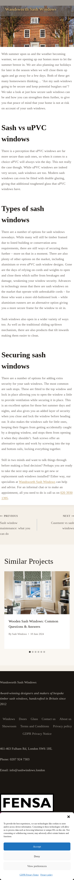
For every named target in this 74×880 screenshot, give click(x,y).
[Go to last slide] (10, 610)
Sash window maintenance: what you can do (15, 524)
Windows (9, 719)
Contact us (49, 719)
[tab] (30, 652)
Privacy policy (46, 875)
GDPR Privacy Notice (29, 875)
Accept (37, 846)
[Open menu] (69, 9)
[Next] (64, 610)
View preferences (37, 866)
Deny (37, 856)
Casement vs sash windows (62, 522)
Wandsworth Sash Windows (37, 482)
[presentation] (37, 592)
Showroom (9, 726)
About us (65, 719)
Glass (34, 719)
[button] (68, 816)
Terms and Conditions (34, 726)
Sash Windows (19, 634)
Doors (23, 719)
